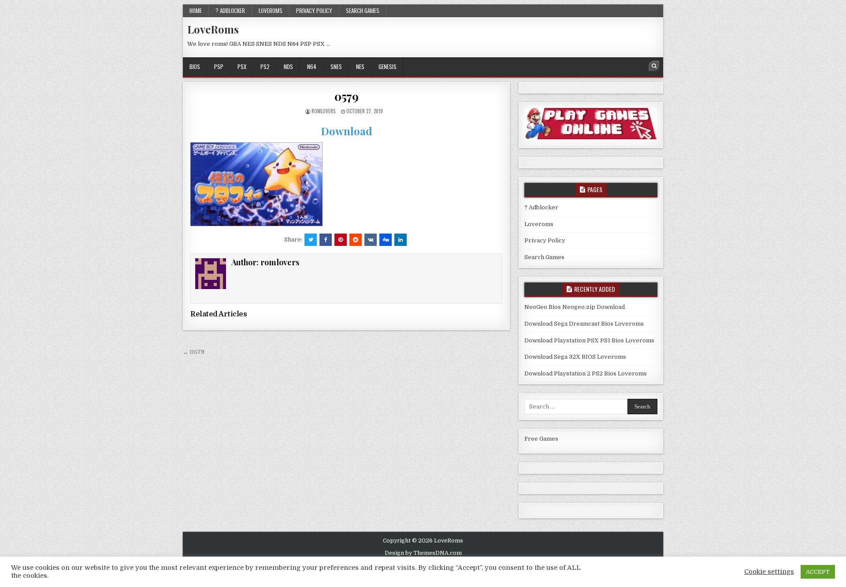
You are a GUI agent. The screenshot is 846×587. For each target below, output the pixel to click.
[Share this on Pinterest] (340, 240)
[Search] (654, 66)
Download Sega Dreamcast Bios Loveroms (584, 323)
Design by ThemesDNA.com (423, 553)
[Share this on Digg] (385, 240)
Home (195, 10)
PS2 (265, 66)
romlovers (323, 111)
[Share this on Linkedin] (400, 240)
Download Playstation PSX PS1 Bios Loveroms (589, 340)
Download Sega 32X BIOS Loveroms (575, 356)
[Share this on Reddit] (355, 240)
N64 (311, 66)
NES (360, 66)
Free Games (541, 438)
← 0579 (193, 352)
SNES (336, 66)
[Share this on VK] (370, 240)
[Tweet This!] (310, 240)
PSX (241, 66)
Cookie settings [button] (769, 572)
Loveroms (270, 10)
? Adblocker (230, 10)
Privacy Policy (314, 10)
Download (346, 131)
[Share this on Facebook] (325, 240)
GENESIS (387, 66)
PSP (218, 66)
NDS (288, 66)
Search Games (362, 10)
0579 (346, 96)
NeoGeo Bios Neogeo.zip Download (574, 307)
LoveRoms (213, 29)
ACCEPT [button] (818, 571)
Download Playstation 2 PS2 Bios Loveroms (585, 373)
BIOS (194, 66)
